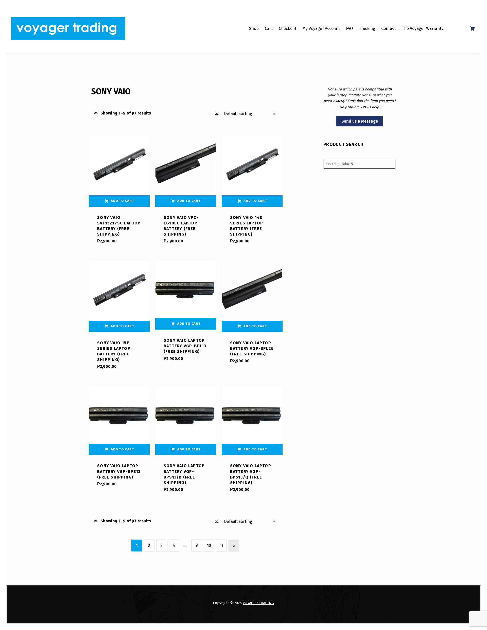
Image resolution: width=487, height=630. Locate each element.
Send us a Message (359, 121)
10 (209, 545)
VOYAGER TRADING (258, 603)
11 (221, 545)
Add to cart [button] (122, 201)
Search (390, 164)
